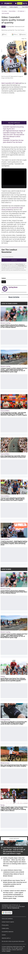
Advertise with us (6, 938)
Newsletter (23, 34)
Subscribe (20, 3)
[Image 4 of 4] (23, 56)
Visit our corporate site (13, 908)
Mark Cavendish (5, 13)
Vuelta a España (14, 7)
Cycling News (11, 26)
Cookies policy (5, 928)
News (3, 26)
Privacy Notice (21, 265)
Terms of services (19, 264)
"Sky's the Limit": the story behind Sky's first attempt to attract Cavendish (13, 136)
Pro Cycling (4, 11)
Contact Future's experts (8, 922)
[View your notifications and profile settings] (15, 3)
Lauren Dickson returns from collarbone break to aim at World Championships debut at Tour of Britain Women (13, 873)
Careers (4, 935)
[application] (14, 177)
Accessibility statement (7, 931)
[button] (26, 3)
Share (5, 34)
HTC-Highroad (21, 11)
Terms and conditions (7, 918)
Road (3, 282)
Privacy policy (5, 925)
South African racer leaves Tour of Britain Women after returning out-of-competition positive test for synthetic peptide (15, 883)
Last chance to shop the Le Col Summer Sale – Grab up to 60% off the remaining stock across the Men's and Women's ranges (14, 850)
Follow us (16, 34)
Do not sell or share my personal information (13, 941)
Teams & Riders (12, 11)
